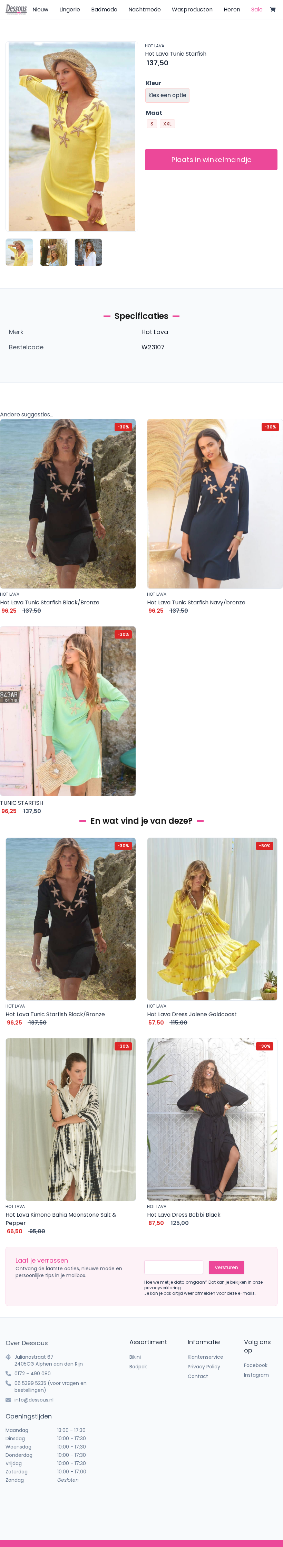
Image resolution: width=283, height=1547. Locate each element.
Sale (257, 9)
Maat (154, 113)
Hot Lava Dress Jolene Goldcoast (192, 1014)
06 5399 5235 (30, 1383)
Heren (232, 9)
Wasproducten (192, 9)
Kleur (153, 83)
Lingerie (69, 9)
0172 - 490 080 (32, 1373)
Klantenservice (205, 1356)
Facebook (255, 1365)
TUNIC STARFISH (21, 803)
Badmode (104, 9)
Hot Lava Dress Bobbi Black (184, 1215)
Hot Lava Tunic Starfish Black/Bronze (49, 602)
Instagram (256, 1374)
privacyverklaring (162, 1288)
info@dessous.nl (33, 1399)
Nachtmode (144, 9)
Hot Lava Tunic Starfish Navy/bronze (196, 602)
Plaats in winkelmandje (211, 159)
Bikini (135, 1356)
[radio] (152, 123)
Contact (198, 1376)
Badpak (138, 1366)
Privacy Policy (204, 1366)
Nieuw (40, 9)
